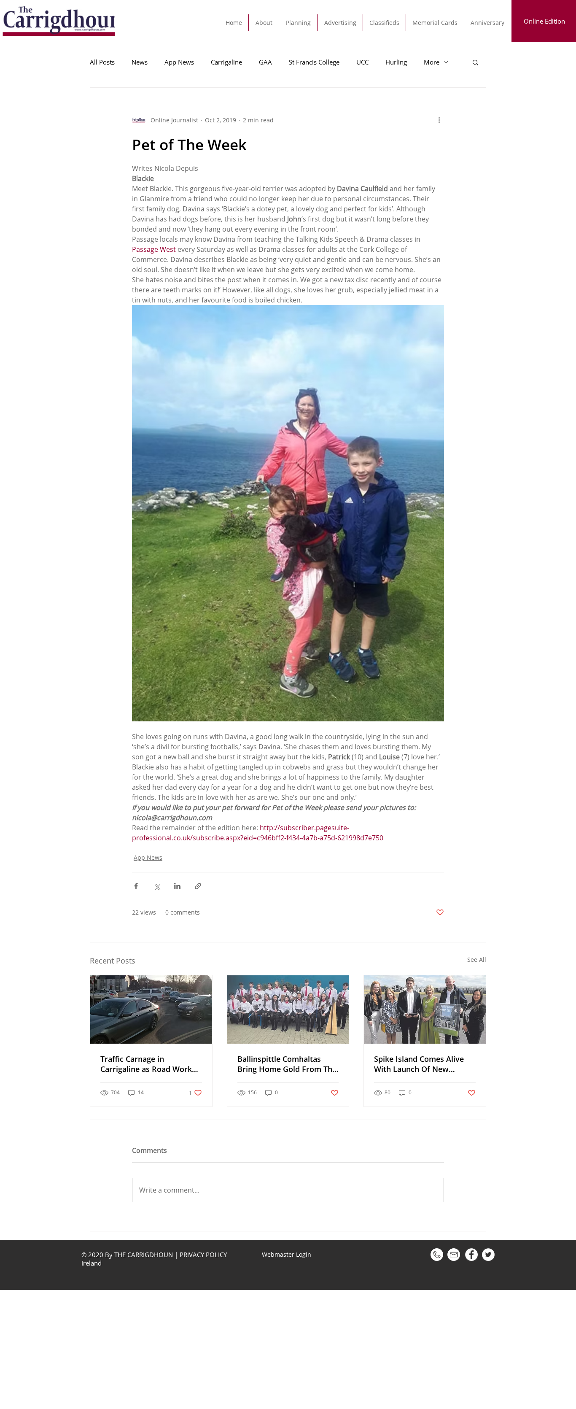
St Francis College (314, 62)
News (140, 62)
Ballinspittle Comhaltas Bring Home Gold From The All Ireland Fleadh (286, 1064)
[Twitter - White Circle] (488, 1254)
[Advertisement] (253, 1349)
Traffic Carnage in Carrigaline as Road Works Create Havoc (148, 1064)
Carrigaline (226, 62)
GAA (265, 62)
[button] (475, 62)
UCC (362, 62)
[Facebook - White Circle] (471, 1254)
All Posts (102, 62)
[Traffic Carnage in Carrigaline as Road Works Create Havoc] (151, 1009)
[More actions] (439, 120)
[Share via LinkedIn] (177, 886)
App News (179, 62)
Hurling (396, 62)
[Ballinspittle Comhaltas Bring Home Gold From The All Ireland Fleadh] (288, 1009)
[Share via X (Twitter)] (157, 886)
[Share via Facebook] (136, 886)
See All (476, 960)
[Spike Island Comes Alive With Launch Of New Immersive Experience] (425, 1009)
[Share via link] (198, 886)
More (431, 62)
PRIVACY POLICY (203, 1254)
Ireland (92, 1263)
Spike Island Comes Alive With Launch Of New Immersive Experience (419, 1064)
